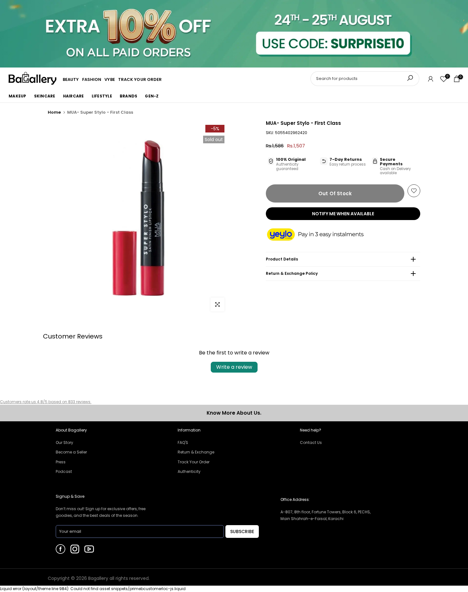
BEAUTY (71, 79)
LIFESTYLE (102, 96)
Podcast (64, 471)
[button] (321, 235)
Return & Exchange (196, 452)
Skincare (44, 96)
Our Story (64, 442)
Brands (129, 96)
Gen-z (152, 96)
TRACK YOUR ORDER (140, 79)
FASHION (92, 79)
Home (54, 112)
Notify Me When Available (343, 213)
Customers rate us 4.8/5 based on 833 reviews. (45, 401)
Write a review (234, 367)
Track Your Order (193, 462)
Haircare (73, 96)
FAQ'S (183, 442)
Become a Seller (71, 452)
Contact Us (311, 442)
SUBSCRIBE (242, 531)
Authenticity (189, 471)
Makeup (17, 96)
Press (61, 462)
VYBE (109, 79)
